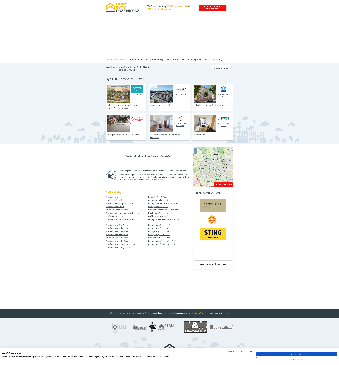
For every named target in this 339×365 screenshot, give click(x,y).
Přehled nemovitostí (116, 59)
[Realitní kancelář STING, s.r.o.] (213, 234)
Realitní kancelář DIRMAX (223, 125)
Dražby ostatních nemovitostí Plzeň (163, 219)
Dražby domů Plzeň (114, 216)
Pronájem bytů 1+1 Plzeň (159, 225)
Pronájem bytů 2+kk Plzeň (117, 231)
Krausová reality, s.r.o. (137, 124)
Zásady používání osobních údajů (145, 313)
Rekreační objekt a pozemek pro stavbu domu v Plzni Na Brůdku (124, 106)
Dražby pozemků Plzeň (158, 216)
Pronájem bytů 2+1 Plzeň (159, 228)
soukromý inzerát (212, 7)
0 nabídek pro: (112, 67)
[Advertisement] (169, 36)
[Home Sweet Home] (213, 220)
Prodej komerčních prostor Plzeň (120, 203)
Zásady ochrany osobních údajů (240, 351)
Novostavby (158, 59)
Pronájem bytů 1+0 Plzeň (117, 225)
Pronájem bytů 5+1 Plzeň (159, 237)
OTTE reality (137, 94)
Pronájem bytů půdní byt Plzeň (161, 244)
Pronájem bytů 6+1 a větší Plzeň (162, 241)
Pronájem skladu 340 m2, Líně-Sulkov (123, 134)
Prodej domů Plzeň (114, 200)
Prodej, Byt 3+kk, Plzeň (160, 105)
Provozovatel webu (123, 313)
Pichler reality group (180, 94)
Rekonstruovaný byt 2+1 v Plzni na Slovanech (165, 136)
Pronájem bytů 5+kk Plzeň (117, 241)
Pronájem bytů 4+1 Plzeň (159, 234)
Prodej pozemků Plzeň (158, 200)
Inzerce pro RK (194, 59)
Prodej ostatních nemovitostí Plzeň (163, 203)
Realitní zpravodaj (213, 59)
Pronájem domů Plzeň (158, 206)
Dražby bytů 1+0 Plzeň (158, 213)
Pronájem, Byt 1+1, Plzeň (205, 134)
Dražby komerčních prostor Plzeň (120, 219)
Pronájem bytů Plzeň (115, 206)
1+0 (139, 67)
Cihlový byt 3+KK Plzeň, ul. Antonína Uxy (211, 105)
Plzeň (146, 67)
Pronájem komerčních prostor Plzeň (163, 209)
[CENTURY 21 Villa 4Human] (213, 206)
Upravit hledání (221, 68)
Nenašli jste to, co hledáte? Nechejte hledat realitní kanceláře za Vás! (153, 171)
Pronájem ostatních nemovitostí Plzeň (122, 213)
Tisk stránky (110, 313)
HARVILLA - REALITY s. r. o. (223, 95)
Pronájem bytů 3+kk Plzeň (117, 234)
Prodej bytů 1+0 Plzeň (157, 197)
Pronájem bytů (112, 197)
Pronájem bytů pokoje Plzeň (118, 247)
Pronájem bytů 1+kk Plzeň (117, 228)
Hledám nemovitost (139, 59)
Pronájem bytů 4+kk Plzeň (117, 237)
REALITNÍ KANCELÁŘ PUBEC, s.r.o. (180, 125)
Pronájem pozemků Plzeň (117, 209)
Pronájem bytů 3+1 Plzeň (159, 231)
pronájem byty (127, 67)
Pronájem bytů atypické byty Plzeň (120, 244)
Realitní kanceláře (175, 59)
